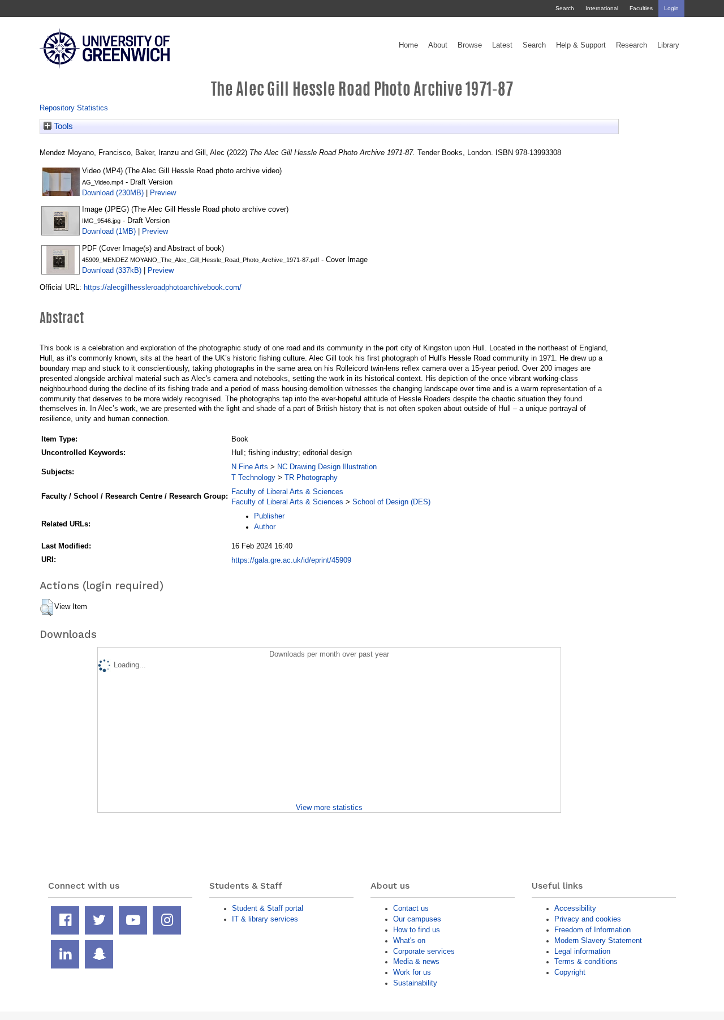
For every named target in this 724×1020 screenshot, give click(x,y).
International (601, 8)
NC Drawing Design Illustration (327, 466)
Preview (163, 192)
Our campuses (417, 919)
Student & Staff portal (267, 908)
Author (264, 526)
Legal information (582, 951)
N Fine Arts (249, 466)
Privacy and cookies (587, 919)
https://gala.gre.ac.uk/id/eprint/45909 (291, 560)
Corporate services (424, 951)
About (437, 45)
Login (671, 8)
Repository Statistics (74, 108)
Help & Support (581, 45)
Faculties (641, 8)
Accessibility (575, 908)
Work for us (412, 972)
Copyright (569, 972)
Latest (502, 45)
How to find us (416, 929)
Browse (470, 45)
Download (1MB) (109, 231)
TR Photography (311, 477)
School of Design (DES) (391, 502)
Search (564, 8)
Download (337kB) (111, 270)
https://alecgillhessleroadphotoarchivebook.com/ (163, 287)
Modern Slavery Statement (598, 940)
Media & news (416, 961)
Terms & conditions (586, 961)
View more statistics (329, 807)
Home (408, 45)
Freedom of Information (592, 929)
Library (668, 45)
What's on (409, 940)
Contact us (411, 908)
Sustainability (415, 983)
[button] (46, 607)
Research (631, 45)
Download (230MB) (113, 192)
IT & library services (265, 919)
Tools (62, 126)
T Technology (253, 477)
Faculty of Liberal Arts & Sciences (287, 491)
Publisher (269, 516)
